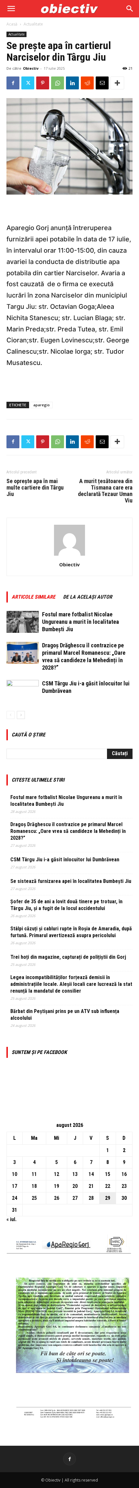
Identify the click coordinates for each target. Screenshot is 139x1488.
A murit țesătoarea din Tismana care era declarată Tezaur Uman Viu (105, 491)
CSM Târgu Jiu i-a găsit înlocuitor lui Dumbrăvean (64, 859)
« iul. (11, 1219)
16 (124, 1174)
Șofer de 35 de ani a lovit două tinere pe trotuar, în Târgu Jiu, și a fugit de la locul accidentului (66, 904)
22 (107, 1186)
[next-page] (21, 715)
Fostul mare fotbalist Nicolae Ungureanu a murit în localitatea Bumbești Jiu (80, 622)
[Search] (130, 8)
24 (14, 1198)
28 (91, 1198)
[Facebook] (12, 82)
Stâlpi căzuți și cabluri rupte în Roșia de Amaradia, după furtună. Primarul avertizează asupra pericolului (71, 932)
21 (91, 1186)
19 (56, 1186)
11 (34, 1174)
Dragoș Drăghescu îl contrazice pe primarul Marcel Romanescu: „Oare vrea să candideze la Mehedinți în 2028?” (68, 831)
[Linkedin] (72, 82)
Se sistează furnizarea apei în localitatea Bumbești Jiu (70, 881)
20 (75, 1186)
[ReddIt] (87, 82)
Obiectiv (30, 68)
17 (14, 1186)
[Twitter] (27, 82)
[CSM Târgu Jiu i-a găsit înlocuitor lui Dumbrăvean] (22, 691)
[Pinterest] (42, 82)
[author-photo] (69, 555)
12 (56, 1174)
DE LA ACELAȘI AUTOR (87, 597)
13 (75, 1174)
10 (14, 1174)
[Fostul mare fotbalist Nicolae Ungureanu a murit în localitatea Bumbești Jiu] (22, 622)
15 (107, 1174)
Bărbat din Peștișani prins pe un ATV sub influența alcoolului (64, 1014)
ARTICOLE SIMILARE (33, 597)
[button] (11, 8)
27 (75, 1198)
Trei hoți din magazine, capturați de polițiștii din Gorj (68, 957)
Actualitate (33, 24)
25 (34, 1198)
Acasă (11, 24)
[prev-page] (10, 715)
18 (34, 1186)
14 (91, 1174)
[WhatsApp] (57, 82)
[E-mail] (102, 82)
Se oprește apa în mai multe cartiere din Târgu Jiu (35, 487)
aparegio (41, 404)
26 (56, 1198)
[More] (117, 82)
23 (124, 1186)
